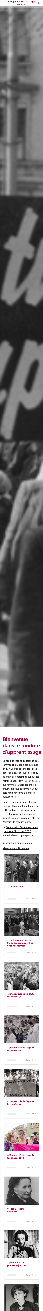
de (40, 3)
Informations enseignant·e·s (17, 843)
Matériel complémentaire (16, 848)
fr (37, 3)
